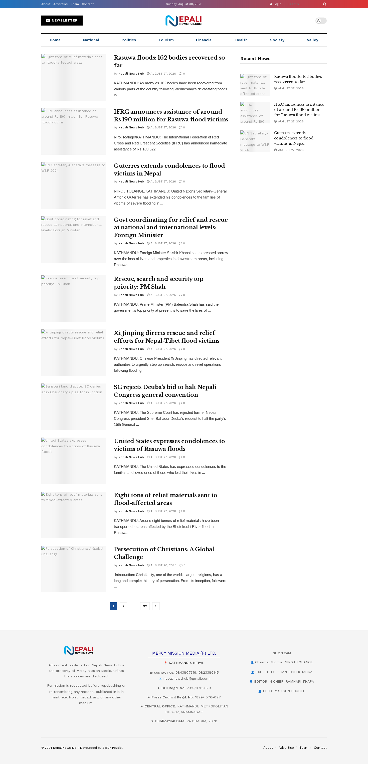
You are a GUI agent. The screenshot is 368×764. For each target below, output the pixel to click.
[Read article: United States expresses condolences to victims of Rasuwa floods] (73, 461)
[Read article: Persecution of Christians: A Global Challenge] (73, 569)
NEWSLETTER (64, 20)
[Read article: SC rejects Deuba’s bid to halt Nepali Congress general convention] (73, 407)
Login (276, 4)
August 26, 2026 (162, 565)
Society (277, 40)
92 (145, 606)
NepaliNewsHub (65, 747)
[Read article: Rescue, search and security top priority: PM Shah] (73, 298)
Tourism (166, 40)
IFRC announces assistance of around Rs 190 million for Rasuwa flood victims (299, 109)
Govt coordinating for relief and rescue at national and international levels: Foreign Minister (171, 228)
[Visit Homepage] (184, 21)
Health (241, 40)
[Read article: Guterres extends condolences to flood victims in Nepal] (73, 185)
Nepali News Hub (131, 73)
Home (55, 40)
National (91, 40)
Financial (204, 40)
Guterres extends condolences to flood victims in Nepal (293, 138)
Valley (312, 40)
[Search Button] (323, 4)
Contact (88, 4)
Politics (129, 40)
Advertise (60, 4)
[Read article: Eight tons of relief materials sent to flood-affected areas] (73, 515)
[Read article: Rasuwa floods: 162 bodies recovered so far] (73, 77)
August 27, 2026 (162, 73)
